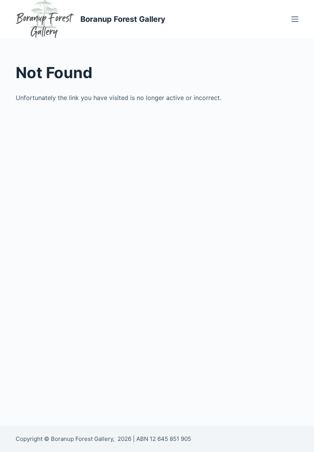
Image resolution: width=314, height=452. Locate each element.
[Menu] (294, 19)
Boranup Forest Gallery (122, 19)
